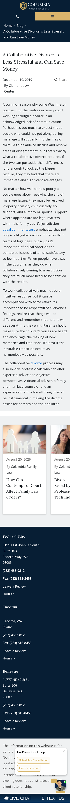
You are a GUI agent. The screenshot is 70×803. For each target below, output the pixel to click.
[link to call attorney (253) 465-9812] (17, 16)
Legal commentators (19, 229)
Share (63, 79)
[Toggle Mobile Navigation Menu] (52, 16)
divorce (36, 363)
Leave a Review (14, 586)
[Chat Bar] (35, 798)
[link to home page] (35, 6)
